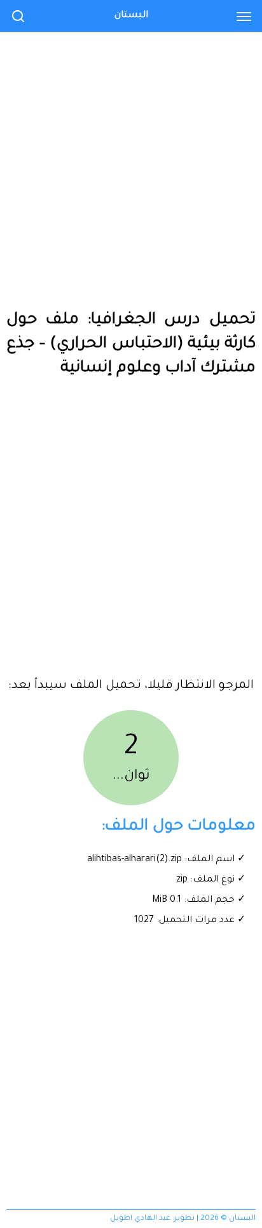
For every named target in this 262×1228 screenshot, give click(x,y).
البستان (131, 16)
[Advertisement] (131, 137)
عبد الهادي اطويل (140, 1219)
